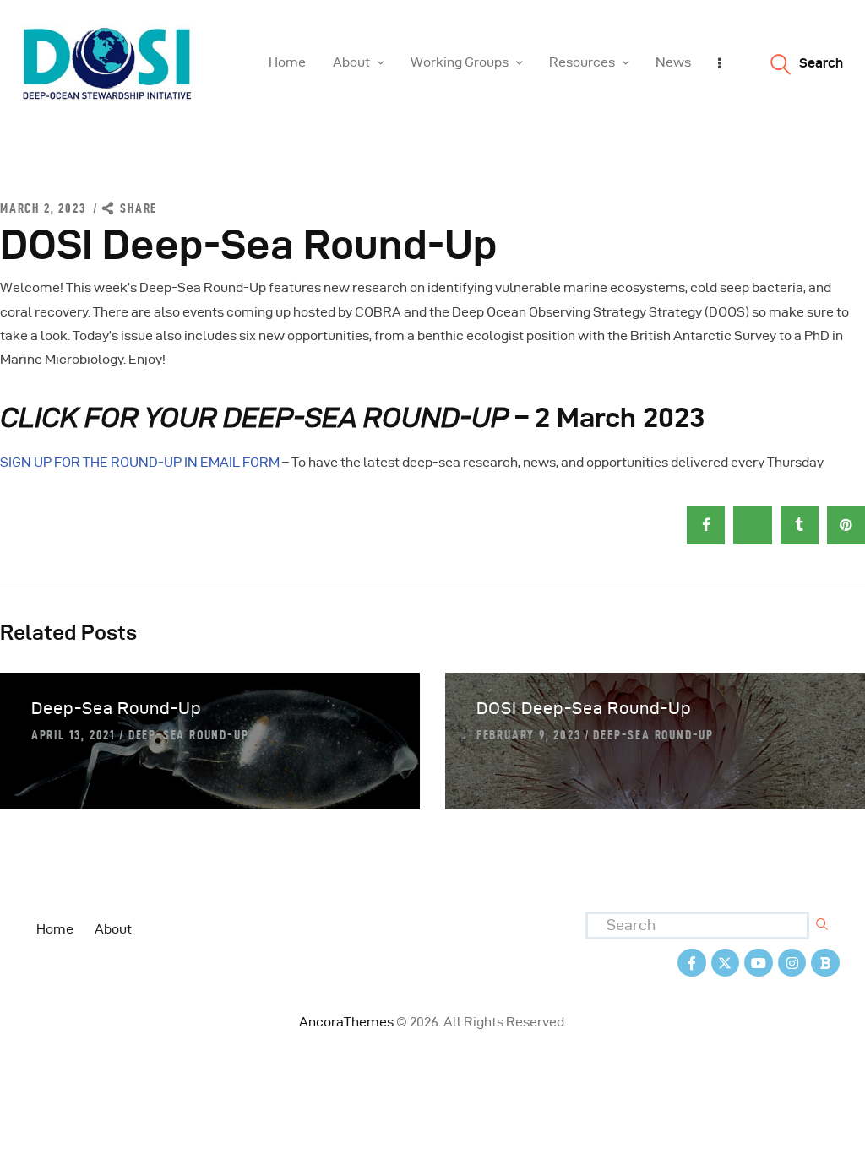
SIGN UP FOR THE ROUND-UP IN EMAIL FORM (140, 462)
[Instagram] (792, 963)
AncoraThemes (346, 1022)
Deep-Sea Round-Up (116, 708)
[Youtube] (758, 963)
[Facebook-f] (691, 963)
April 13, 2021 (73, 735)
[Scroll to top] (831, 1136)
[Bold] (825, 963)
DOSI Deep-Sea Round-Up (584, 708)
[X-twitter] (725, 963)
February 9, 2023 (528, 735)
